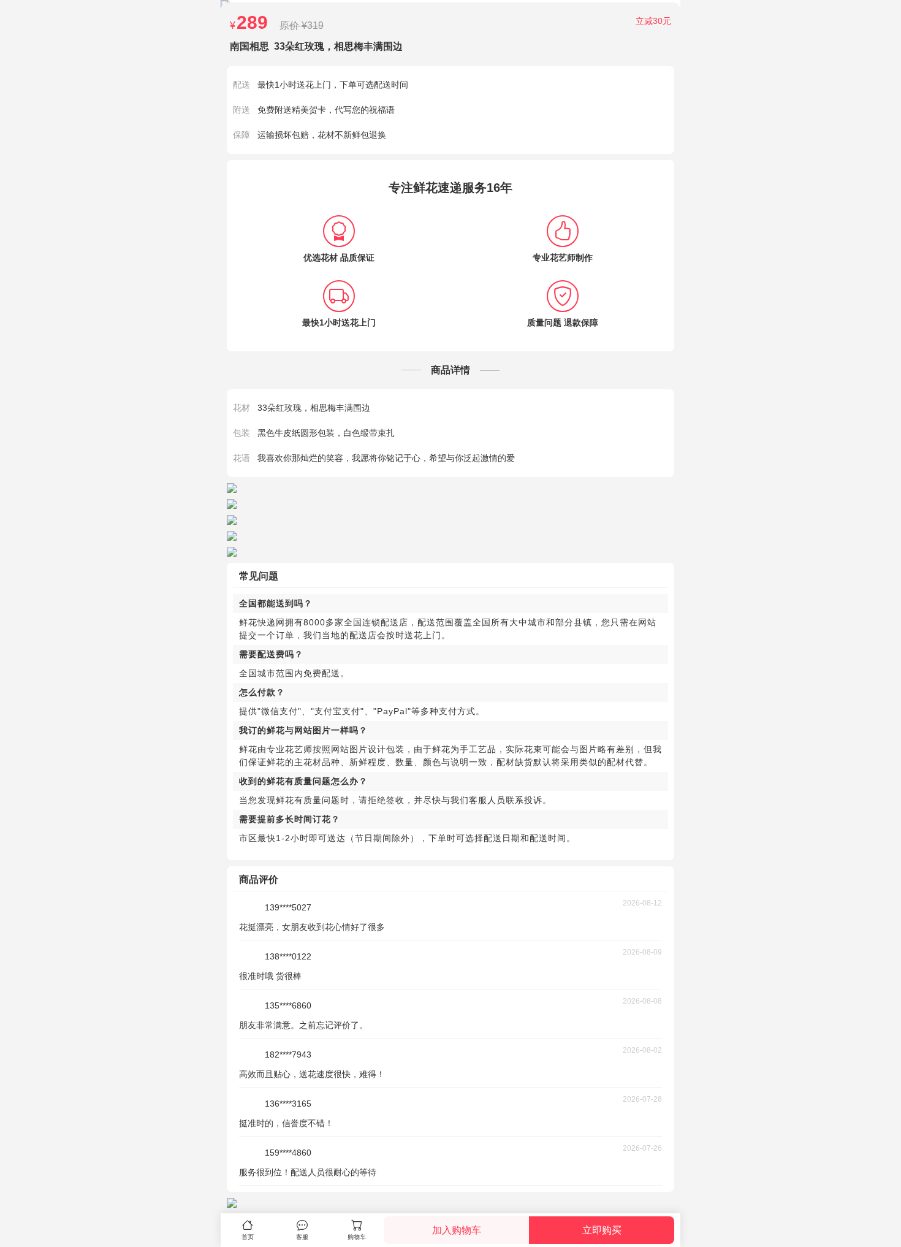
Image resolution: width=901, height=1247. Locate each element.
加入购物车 (456, 1230)
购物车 (357, 1237)
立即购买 (602, 1230)
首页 (247, 1237)
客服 (302, 1237)
